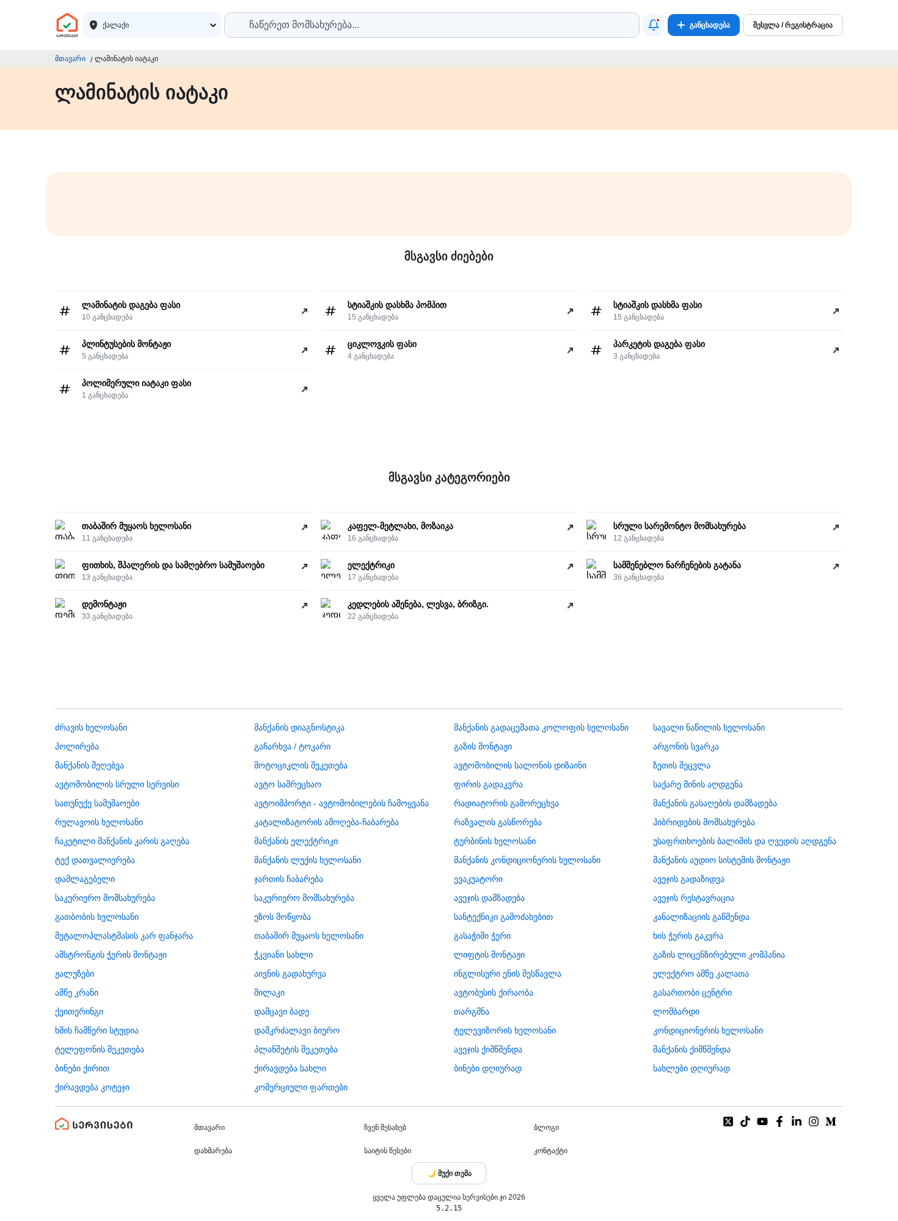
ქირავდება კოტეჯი (92, 1087)
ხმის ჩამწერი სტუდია (97, 1030)
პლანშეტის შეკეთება (296, 1049)
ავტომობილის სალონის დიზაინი (520, 765)
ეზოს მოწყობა (282, 917)
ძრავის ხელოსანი (91, 727)
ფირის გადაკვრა (488, 784)
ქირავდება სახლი (290, 1068)
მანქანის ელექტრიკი (296, 841)
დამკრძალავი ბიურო (297, 1030)
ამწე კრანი (76, 992)
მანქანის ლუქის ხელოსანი (307, 860)
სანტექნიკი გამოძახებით (503, 917)
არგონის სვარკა (686, 746)
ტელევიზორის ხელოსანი (505, 1030)
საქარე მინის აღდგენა (698, 784)
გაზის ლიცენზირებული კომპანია (719, 955)
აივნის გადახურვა (290, 974)
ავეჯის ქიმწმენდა (488, 1049)
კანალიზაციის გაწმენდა (701, 917)
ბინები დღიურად (488, 1068)
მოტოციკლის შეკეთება (301, 765)
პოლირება (77, 746)
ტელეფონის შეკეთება (99, 1049)
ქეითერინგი (79, 1011)
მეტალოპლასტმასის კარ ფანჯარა (124, 936)
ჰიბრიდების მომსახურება (704, 822)
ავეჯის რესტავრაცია (693, 898)
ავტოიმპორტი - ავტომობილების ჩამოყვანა (341, 803)
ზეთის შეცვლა (681, 765)
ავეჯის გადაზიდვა (689, 879)
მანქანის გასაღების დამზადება (715, 803)
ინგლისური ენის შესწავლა (507, 974)
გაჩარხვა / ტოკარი (292, 746)
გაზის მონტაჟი (483, 746)
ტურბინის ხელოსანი (495, 841)
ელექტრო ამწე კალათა (701, 974)
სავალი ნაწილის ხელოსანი (709, 727)
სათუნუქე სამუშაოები (97, 803)
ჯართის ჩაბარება (288, 879)
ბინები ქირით (82, 1068)
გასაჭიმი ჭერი (482, 936)
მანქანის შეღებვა (89, 765)
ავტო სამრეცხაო (287, 784)
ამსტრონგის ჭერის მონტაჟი (111, 955)
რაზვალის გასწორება (498, 822)
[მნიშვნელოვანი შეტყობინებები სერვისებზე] (654, 25)
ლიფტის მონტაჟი (489, 955)
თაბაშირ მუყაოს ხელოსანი (308, 936)
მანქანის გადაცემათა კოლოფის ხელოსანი (541, 727)
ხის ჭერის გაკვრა (688, 936)
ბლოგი (546, 1127)
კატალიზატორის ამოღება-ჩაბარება (326, 822)
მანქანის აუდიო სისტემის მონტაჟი (721, 860)
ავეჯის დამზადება (489, 898)
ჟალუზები (74, 974)
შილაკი (269, 992)
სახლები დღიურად (691, 1068)
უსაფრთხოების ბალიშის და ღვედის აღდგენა (744, 841)
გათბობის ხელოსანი (97, 917)
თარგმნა (471, 1011)
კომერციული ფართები (301, 1087)
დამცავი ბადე (281, 1011)
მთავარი (70, 58)
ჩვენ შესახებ (385, 1127)
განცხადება (710, 25)
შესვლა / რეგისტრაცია (793, 25)
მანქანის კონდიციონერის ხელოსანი (527, 860)
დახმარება (213, 1150)
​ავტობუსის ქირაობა (493, 992)
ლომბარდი (676, 1011)
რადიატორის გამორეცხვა (506, 803)
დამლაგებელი (85, 879)
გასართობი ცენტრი (692, 992)
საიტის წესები (387, 1150)
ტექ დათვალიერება (95, 860)
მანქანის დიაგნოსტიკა (299, 727)
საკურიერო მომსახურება (105, 898)
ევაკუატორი (478, 879)
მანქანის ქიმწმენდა (692, 1049)
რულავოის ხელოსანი (99, 822)
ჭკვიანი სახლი (283, 955)
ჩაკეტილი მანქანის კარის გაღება (122, 841)
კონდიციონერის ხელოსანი (708, 1030)
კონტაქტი (551, 1150)
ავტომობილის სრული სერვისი (117, 784)
